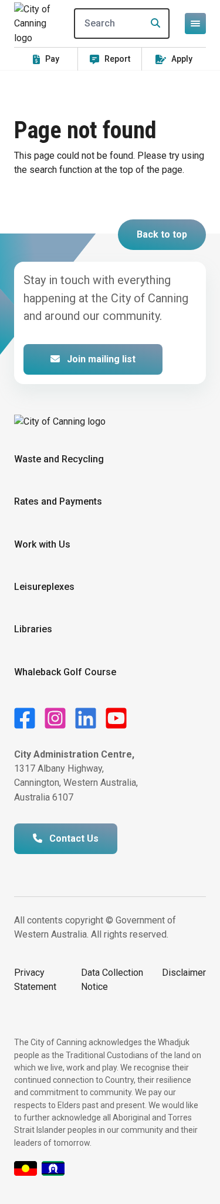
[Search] (152, 23)
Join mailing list (100, 359)
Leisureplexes (44, 586)
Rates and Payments (58, 501)
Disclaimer (184, 972)
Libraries (33, 629)
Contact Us (73, 838)
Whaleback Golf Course (65, 672)
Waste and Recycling (59, 459)
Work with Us (42, 544)
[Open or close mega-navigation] (195, 23)
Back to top (162, 234)
